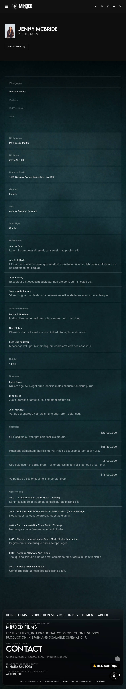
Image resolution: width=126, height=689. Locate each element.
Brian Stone (15, 395)
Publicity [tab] (13, 99)
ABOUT (103, 615)
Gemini (12, 228)
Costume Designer (27, 211)
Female (13, 193)
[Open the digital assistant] (114, 676)
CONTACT (24, 648)
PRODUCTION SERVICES (47, 615)
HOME (10, 615)
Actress (13, 211)
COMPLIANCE (100, 682)
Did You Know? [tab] (17, 108)
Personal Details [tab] (17, 91)
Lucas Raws (15, 381)
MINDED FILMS (21, 627)
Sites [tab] (11, 116)
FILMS (22, 615)
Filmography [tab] (15, 83)
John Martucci (16, 409)
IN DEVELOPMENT (81, 615)
